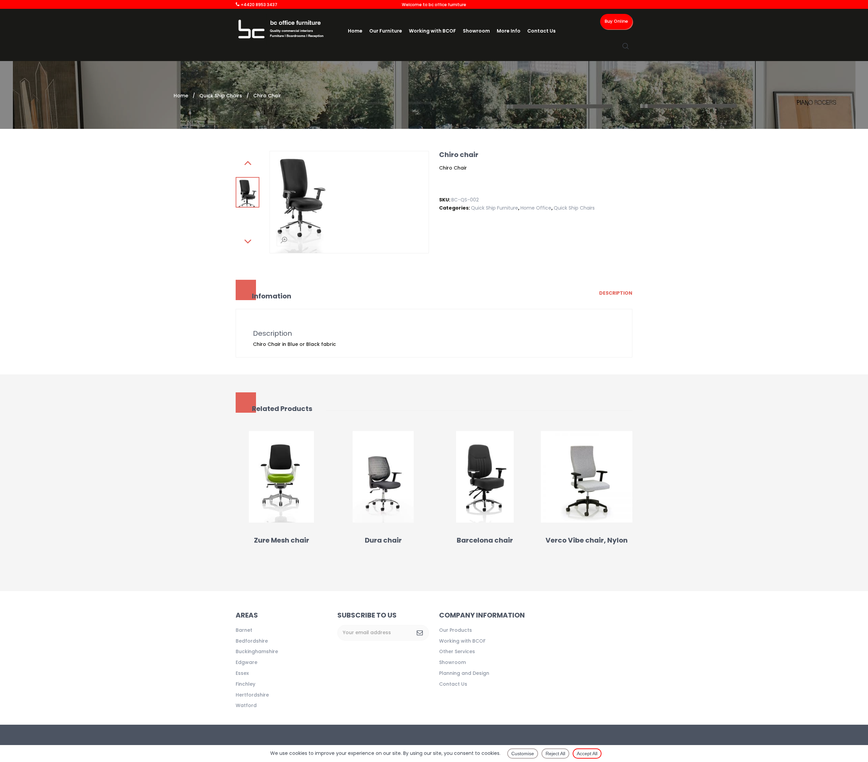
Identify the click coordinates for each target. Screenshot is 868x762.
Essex (242, 673)
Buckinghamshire (257, 651)
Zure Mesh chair (281, 540)
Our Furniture (385, 30)
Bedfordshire (252, 641)
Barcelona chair (485, 540)
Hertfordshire (252, 694)
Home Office (535, 207)
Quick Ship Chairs (220, 95)
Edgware (246, 662)
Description (615, 293)
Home (355, 30)
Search (625, 46)
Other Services (457, 651)
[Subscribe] (420, 633)
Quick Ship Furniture (494, 207)
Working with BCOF (432, 30)
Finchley (245, 684)
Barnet (244, 630)
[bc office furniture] (283, 29)
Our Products (455, 630)
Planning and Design (464, 673)
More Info (508, 30)
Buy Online (616, 21)
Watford (246, 705)
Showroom (476, 30)
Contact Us (541, 30)
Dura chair (383, 540)
